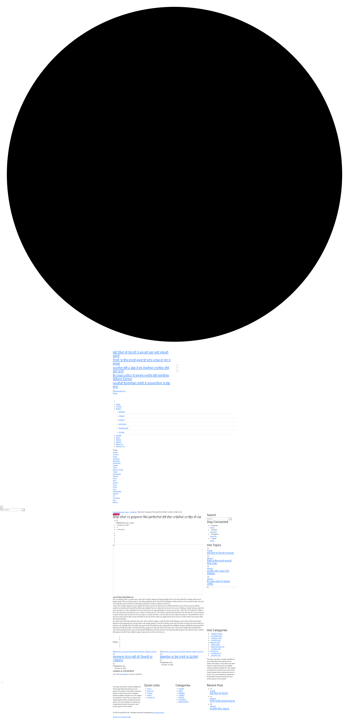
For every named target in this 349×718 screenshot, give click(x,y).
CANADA (122, 416)
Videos (149, 695)
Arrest (115, 457)
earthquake (117, 474)
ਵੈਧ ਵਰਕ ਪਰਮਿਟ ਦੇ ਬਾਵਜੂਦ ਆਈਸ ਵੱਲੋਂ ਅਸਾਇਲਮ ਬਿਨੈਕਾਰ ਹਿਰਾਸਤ (141, 377)
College (115, 465)
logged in (125, 674)
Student (115, 494)
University (116, 498)
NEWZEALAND (123, 428)
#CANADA (116, 514)
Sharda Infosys (159, 713)
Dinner (115, 472)
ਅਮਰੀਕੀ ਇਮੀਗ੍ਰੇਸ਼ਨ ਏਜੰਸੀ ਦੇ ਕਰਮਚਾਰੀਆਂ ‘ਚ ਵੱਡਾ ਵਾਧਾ (141, 385)
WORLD (118, 409)
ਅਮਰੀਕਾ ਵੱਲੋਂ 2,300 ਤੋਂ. (219, 708)
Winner (115, 502)
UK (114, 496)
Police (115, 487)
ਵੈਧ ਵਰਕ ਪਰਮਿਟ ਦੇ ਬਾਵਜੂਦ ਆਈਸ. (218, 582)
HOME (118, 404)
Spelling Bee (117, 491)
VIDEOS (118, 442)
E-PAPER (118, 407)
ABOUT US (119, 444)
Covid (115, 467)
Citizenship (116, 463)
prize (114, 489)
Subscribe (213, 532)
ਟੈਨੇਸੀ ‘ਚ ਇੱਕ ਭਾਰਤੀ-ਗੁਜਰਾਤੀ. (222, 700)
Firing (115, 478)
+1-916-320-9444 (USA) (165, 388)
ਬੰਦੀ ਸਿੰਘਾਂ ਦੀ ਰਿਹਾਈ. (219, 693)
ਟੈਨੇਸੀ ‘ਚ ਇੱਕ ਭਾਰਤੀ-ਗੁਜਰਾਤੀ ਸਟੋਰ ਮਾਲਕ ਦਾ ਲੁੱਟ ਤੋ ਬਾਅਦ (142, 362)
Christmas (116, 461)
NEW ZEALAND (183, 702)
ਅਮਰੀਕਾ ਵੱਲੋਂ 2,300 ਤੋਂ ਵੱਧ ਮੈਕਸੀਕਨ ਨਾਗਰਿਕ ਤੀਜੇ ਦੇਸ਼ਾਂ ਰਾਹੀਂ (141, 369)
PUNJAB (118, 436)
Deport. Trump (118, 470)
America (116, 454)
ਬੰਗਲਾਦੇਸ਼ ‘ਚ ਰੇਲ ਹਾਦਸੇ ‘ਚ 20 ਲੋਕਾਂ (179, 657)
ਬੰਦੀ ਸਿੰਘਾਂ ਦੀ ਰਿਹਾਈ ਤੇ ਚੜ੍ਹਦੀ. (220, 553)
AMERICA (122, 412)
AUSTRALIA (122, 424)
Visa (114, 500)
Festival (115, 476)
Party (115, 485)
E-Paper (150, 693)
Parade (115, 483)
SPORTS (118, 440)
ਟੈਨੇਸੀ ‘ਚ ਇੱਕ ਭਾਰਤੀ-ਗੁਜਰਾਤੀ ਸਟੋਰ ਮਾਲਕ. (219, 562)
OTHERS (121, 432)
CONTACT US (120, 446)
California (116, 459)
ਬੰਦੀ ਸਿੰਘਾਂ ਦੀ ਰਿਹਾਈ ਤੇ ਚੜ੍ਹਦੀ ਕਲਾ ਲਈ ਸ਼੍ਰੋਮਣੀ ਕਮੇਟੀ (140, 354)
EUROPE (121, 420)
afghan (115, 452)
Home (149, 689)
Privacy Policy (126, 717)
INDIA (118, 438)
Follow (212, 528)
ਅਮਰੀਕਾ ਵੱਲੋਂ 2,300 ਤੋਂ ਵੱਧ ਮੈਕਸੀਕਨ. (218, 572)
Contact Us (151, 697)
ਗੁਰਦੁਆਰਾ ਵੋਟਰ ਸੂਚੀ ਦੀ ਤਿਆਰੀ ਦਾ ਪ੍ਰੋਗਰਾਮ (133, 658)
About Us (150, 691)
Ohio (114, 481)
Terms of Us (117, 717)
